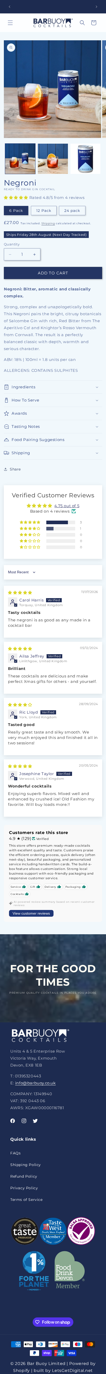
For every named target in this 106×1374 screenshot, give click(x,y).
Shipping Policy (25, 1164)
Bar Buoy (37, 1363)
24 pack (72, 210)
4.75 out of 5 (66, 505)
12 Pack (43, 210)
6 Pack (16, 210)
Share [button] (15, 469)
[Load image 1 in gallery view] (20, 159)
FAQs (15, 1153)
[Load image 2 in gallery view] (53, 159)
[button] (10, 22)
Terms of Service (26, 1199)
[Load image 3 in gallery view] (85, 159)
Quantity (12, 244)
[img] (20, 592)
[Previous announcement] (9, 6)
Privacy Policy (24, 1188)
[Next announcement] (96, 6)
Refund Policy (23, 1176)
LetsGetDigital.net (72, 1370)
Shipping (48, 223)
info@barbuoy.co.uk (35, 1082)
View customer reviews (31, 913)
